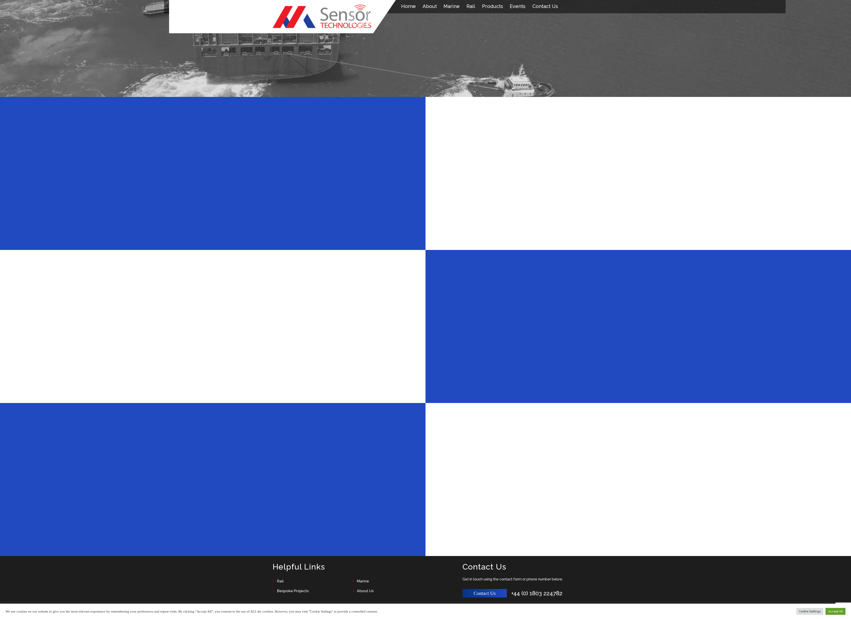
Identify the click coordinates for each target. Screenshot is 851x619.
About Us (365, 591)
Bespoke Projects (293, 591)
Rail (470, 6)
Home (408, 6)
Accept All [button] (835, 611)
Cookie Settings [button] (810, 611)
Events (517, 6)
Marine (451, 6)
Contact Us (545, 6)
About (430, 6)
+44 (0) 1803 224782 (536, 593)
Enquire (164, 376)
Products (492, 6)
